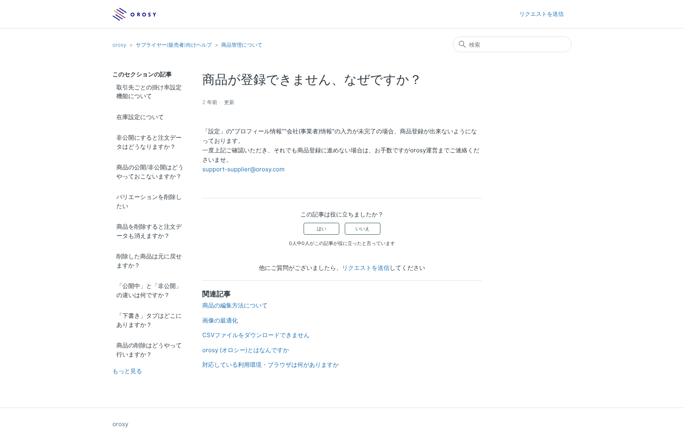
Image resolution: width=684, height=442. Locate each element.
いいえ (362, 228)
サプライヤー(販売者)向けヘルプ (174, 45)
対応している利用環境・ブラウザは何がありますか (270, 364)
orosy (119, 45)
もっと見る (127, 371)
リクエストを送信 (541, 13)
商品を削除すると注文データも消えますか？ (149, 231)
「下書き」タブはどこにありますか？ (149, 320)
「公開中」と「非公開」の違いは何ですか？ (149, 290)
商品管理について (241, 45)
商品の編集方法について (235, 305)
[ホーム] (134, 14)
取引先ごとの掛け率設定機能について (149, 91)
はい (321, 228)
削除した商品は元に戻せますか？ (149, 260)
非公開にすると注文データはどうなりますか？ (149, 142)
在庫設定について (140, 117)
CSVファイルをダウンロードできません (256, 335)
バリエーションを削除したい (149, 201)
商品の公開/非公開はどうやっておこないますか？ (150, 171)
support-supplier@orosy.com (243, 169)
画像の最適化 (220, 320)
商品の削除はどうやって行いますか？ (149, 349)
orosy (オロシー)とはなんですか (245, 350)
